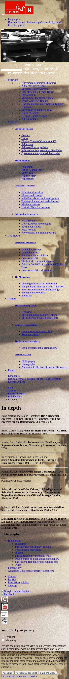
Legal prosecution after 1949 (36, 331)
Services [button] (12, 122)
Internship (26, 295)
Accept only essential (26, 673)
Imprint (12, 579)
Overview (26, 311)
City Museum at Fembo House (37, 91)
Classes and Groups (31, 195)
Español (40, 22)
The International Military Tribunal (39, 314)
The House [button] (14, 235)
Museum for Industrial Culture (37, 97)
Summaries (20, 543)
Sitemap (12, 585)
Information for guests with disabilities (41, 150)
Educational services (32, 192)
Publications (27, 178)
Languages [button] (14, 19)
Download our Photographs (36, 223)
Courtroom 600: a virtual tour (36, 270)
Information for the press (26, 214)
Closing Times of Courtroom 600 (38, 141)
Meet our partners (30, 204)
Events (11, 370)
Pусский (56, 22)
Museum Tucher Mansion (35, 88)
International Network (33, 292)
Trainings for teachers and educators (40, 201)
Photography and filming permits (38, 232)
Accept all (7, 673)
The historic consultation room (37, 261)
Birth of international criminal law (39, 347)
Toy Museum (28, 94)
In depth (19, 552)
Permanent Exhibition (25, 242)
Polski (48, 22)
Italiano (31, 22)
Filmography (28, 364)
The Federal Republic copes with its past (36, 561)
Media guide (28, 172)
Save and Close (47, 673)
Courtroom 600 (29, 258)
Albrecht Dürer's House (34, 85)
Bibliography (28, 361)
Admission (27, 144)
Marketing (10, 640)
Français (21, 22)
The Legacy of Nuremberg (27, 341)
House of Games (30, 112)
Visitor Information (24, 129)
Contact (25, 135)
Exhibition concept (31, 249)
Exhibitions (27, 166)
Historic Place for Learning (35, 207)
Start (10, 387)
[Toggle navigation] (2, 14)
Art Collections (29, 119)
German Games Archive (34, 116)
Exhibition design (30, 252)
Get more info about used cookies (19, 676)
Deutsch (12, 22)
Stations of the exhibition (34, 255)
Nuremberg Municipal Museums (38, 82)
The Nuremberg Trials (25, 305)
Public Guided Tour (31, 169)
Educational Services (25, 185)
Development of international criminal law (37, 558)
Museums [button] (13, 79)
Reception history (30, 334)
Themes (12, 390)
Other (18, 564)
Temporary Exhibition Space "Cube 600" (43, 286)
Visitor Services (22, 160)
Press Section (28, 220)
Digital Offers (28, 175)
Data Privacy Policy (18, 582)
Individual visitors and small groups (40, 198)
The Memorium (22, 277)
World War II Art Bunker (34, 100)
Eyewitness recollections (28, 549)
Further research (23, 354)
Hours (24, 138)
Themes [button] (12, 298)
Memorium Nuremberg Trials (36, 109)
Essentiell (10, 636)
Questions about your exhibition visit (40, 153)
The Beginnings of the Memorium (39, 283)
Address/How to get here (34, 147)
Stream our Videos (31, 226)
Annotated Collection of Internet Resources (44, 367)
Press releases (28, 229)
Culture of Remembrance (27, 325)
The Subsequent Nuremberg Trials (39, 317)
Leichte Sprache (16, 25)
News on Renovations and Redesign (40, 289)
